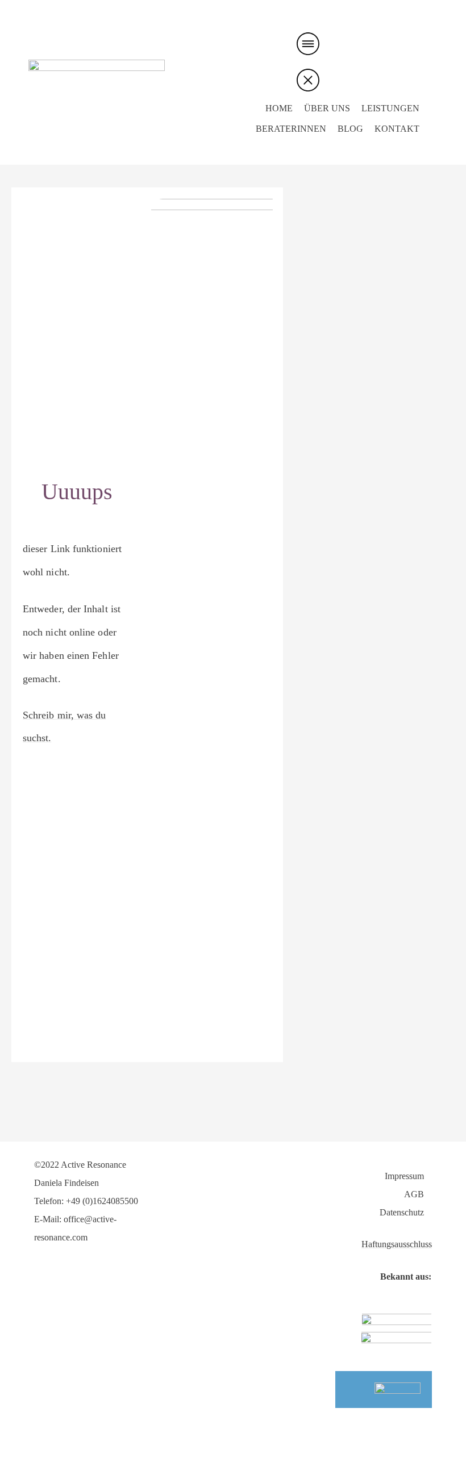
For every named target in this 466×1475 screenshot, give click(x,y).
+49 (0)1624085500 (102, 1201)
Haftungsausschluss (396, 1244)
